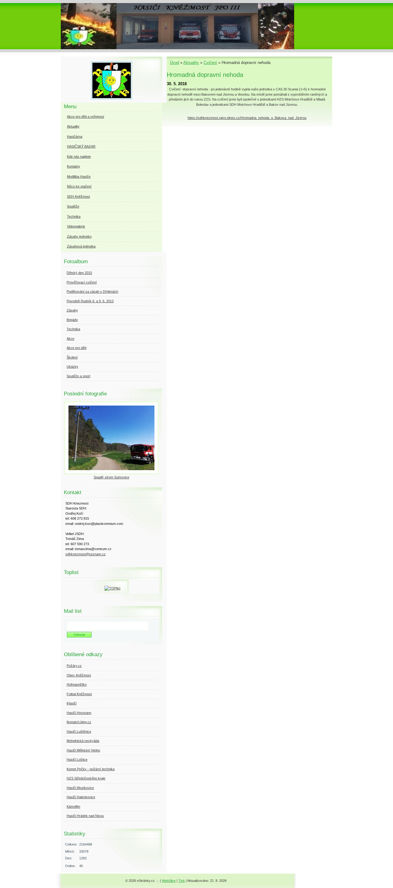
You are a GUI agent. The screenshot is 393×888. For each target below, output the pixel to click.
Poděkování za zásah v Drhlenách (92, 291)
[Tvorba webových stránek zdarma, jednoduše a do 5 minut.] (158, 881)
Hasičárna (74, 136)
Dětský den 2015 (79, 273)
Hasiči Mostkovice (80, 788)
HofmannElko (77, 684)
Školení (72, 357)
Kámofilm (73, 806)
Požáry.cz (74, 666)
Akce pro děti (76, 348)
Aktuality (191, 62)
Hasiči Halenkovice (81, 797)
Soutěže (73, 206)
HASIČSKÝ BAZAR (81, 146)
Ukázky (72, 366)
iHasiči (71, 703)
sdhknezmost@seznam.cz (85, 554)
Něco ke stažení (79, 186)
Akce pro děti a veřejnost (85, 116)
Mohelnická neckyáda (83, 741)
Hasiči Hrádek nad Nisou (85, 816)
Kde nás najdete (79, 156)
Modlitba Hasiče (79, 176)
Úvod (174, 62)
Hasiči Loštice (77, 759)
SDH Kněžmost (78, 196)
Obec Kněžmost (79, 675)
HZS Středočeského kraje (86, 778)
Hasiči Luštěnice (79, 731)
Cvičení (210, 62)
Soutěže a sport (78, 376)
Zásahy (72, 310)
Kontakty (73, 166)
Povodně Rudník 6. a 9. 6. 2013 (90, 301)
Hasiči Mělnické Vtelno (83, 750)
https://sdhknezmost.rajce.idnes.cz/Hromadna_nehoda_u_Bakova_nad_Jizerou (247, 118)
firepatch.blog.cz (79, 722)
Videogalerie (76, 226)
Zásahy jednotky (79, 236)
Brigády (72, 320)
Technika (73, 216)
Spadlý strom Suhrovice (111, 477)
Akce (70, 338)
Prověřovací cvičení (82, 282)
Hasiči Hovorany (79, 713)
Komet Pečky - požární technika (91, 769)
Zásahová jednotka (81, 246)
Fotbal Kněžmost (79, 694)
